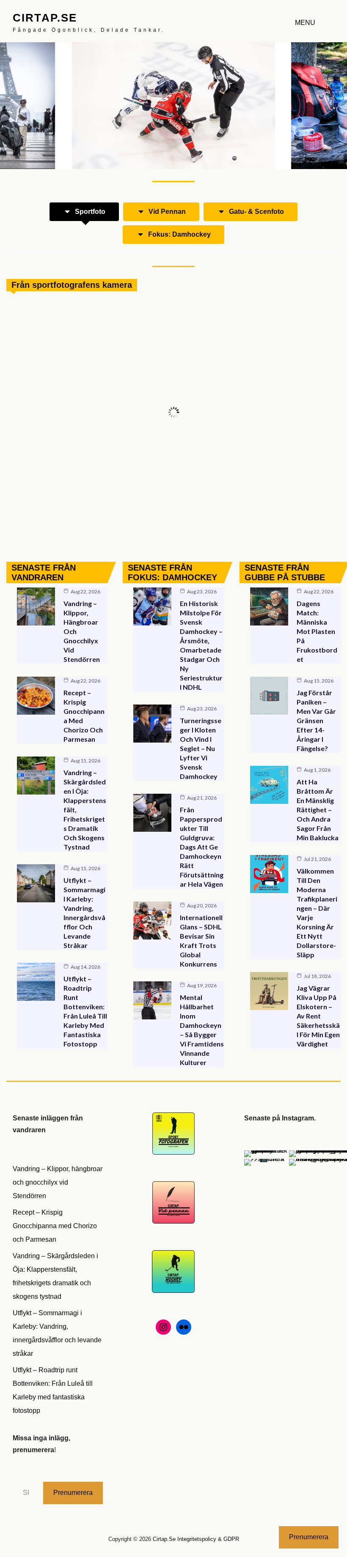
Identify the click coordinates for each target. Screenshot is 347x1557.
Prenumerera (73, 1492)
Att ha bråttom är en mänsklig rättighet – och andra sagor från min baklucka (318, 809)
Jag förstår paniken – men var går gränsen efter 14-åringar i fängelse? (316, 720)
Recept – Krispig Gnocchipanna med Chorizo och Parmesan (55, 1226)
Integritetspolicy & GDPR (208, 1539)
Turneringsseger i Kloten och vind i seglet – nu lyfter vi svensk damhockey (200, 748)
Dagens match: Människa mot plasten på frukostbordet (317, 631)
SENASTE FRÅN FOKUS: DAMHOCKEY (172, 572)
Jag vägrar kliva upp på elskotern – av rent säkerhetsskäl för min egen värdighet (318, 1016)
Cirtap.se (45, 17)
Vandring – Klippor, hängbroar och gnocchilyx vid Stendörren (57, 1182)
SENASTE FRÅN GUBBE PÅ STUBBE (285, 572)
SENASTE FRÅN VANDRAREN (43, 572)
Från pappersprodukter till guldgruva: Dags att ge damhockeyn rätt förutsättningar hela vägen (201, 847)
